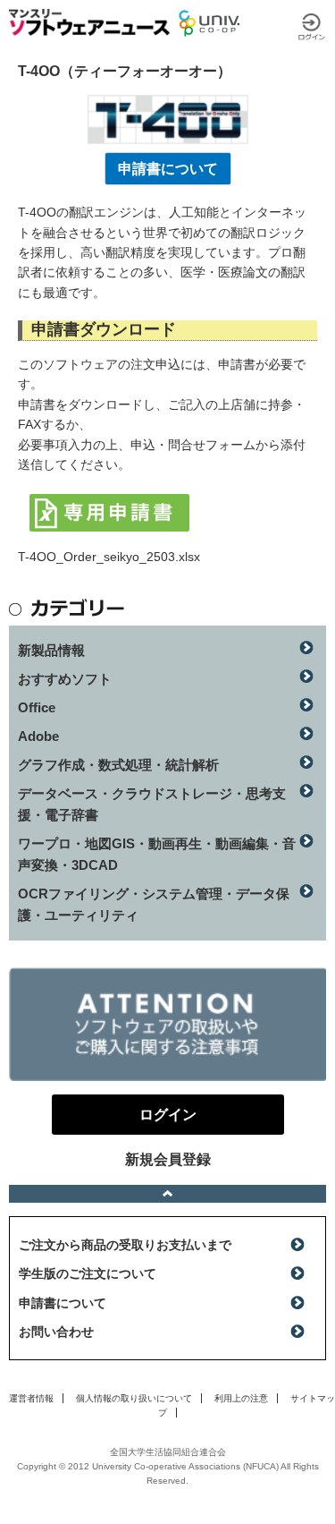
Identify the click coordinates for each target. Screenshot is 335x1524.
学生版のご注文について (87, 1273)
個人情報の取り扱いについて (134, 1398)
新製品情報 (51, 650)
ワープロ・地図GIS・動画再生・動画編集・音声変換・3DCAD (157, 854)
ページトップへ (167, 1194)
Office (36, 707)
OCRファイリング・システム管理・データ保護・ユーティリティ (153, 904)
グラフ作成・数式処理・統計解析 (118, 764)
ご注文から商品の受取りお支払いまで (125, 1245)
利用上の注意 (241, 1398)
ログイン (311, 26)
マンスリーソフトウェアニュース (89, 22)
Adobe (38, 736)
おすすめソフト (65, 678)
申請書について (168, 168)
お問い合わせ (56, 1331)
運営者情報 (31, 1398)
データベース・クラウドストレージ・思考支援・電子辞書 (152, 804)
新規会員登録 (168, 1159)
